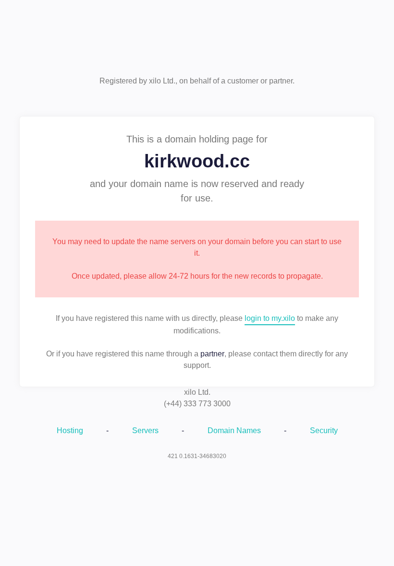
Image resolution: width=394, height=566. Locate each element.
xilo (197, 42)
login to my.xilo (270, 318)
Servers (145, 430)
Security (324, 430)
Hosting (70, 430)
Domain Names (234, 430)
